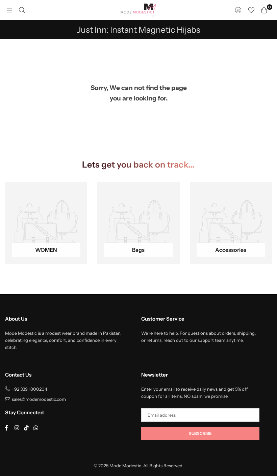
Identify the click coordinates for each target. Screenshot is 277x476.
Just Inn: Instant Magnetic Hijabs (138, 30)
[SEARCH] (22, 10)
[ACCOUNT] (238, 10)
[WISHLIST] (251, 10)
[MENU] (9, 10)
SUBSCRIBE (200, 433)
